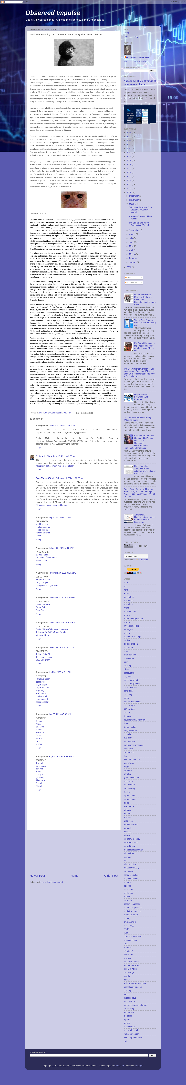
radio (126, 933)
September (134, 230)
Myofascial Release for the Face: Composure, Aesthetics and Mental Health (144, 347)
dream (126, 723)
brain (126, 651)
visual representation (133, 1037)
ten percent (129, 1012)
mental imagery (131, 846)
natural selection (131, 875)
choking (127, 665)
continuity (128, 694)
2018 (129, 164)
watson (127, 1041)
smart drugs (129, 972)
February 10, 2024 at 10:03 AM (70, 478)
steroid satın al (42, 555)
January (133, 262)
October (133, 204)
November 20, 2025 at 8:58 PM (62, 573)
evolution (128, 738)
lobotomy (128, 835)
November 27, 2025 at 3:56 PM (62, 597)
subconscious (130, 998)
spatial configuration (133, 987)
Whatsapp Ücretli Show (46, 557)
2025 (129, 136)
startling (127, 990)
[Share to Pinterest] (92, 413)
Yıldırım (39, 769)
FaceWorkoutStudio (45, 478)
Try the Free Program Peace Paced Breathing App (145, 322)
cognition (128, 676)
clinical (127, 669)
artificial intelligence (133, 626)
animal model (130, 611)
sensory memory (131, 961)
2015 (129, 176)
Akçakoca (40, 780)
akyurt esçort (41, 685)
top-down (128, 1019)
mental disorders (131, 842)
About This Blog (131, 36)
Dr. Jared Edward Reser (137, 57)
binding (127, 640)
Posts (129, 278)
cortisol (127, 712)
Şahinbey (40, 777)
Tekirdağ (40, 732)
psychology (129, 925)
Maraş (39, 724)
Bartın (38, 735)
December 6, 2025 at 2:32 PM (62, 622)
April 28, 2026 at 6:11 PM (60, 672)
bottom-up (128, 647)
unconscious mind (132, 1030)
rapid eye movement (133, 936)
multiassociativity (131, 868)
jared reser (128, 821)
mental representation (133, 850)
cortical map (129, 709)
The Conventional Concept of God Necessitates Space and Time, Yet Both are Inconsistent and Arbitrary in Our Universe (139, 372)
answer (127, 615)
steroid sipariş (42, 560)
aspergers (128, 629)
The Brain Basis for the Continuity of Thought (139, 224)
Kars (38, 741)
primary (127, 918)
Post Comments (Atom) (52, 882)
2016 (129, 172)
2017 (129, 168)
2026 (129, 132)
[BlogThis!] (85, 413)
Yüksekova (41, 766)
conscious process (132, 683)
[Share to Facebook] (89, 413)
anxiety (127, 622)
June (131, 242)
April (131, 250)
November (134, 200)
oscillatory (128, 893)
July (131, 238)
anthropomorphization (133, 618)
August (132, 234)
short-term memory (132, 965)
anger (126, 608)
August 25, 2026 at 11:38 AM (61, 756)
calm (126, 662)
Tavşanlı (39, 763)
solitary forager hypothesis (135, 983)
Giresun (39, 721)
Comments (132, 282)
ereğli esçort (41, 693)
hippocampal (129, 795)
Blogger (139, 1065)
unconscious (129, 1027)
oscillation (128, 889)
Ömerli (39, 783)
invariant (127, 813)
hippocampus (130, 799)
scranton (127, 958)
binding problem (131, 644)
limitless (127, 831)
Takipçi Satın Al (43, 654)
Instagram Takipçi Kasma (47, 585)
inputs (126, 803)
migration (128, 857)
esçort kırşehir (42, 702)
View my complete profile (135, 61)
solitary (127, 980)
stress (126, 994)
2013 (129, 184)
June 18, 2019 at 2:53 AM (64, 456)
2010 (129, 267)
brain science (130, 655)
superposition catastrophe (135, 1005)
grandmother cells (132, 777)
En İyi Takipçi (42, 582)
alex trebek (129, 597)
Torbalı (39, 771)
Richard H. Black (44, 456)
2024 (129, 140)
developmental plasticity (134, 720)
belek (38, 535)
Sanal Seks (41, 607)
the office (128, 1016)
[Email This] (82, 413)
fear (125, 756)
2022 (129, 148)
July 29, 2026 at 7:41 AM (60, 714)
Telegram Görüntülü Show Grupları (51, 632)
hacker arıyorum (43, 527)
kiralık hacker (42, 524)
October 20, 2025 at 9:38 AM (61, 548)
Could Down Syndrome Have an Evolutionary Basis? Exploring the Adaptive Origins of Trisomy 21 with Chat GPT (139, 493)
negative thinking (131, 878)
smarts (127, 976)
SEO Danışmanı (43, 660)
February (133, 258)
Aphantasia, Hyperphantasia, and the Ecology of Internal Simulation (145, 518)
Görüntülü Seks (43, 604)
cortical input (129, 705)
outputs (127, 897)
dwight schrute (130, 730)
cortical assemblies (132, 702)
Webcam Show (43, 635)
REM (126, 943)
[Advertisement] (74, 852)
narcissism (128, 871)
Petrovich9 (119, 1065)
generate (128, 770)
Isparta (39, 729)
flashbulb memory (132, 759)
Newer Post (37, 875)
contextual (128, 691)
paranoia (128, 900)
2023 (129, 144)
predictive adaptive (132, 911)
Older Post (111, 875)
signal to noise (130, 969)
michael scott (130, 853)
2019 (129, 160)
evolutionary (129, 741)
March (132, 254)
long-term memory (132, 839)
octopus (127, 886)
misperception (130, 864)
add (125, 586)
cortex (126, 698)
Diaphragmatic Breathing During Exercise (142, 396)
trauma (127, 1023)
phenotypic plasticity (133, 907)
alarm (126, 593)
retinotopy (128, 951)
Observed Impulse (52, 12)
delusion (127, 716)
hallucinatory (129, 788)
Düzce (39, 744)
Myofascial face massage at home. (51, 505)
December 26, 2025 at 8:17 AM (62, 647)
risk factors (128, 954)
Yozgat (39, 738)
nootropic (128, 882)
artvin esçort (41, 696)
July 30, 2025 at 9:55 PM (60, 517)
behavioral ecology (132, 636)
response (128, 947)
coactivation (129, 673)
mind (126, 860)
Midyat (39, 786)
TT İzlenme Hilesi (44, 657)
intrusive (127, 810)
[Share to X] (87, 413)
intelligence (129, 806)
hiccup (127, 792)
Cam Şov (40, 610)
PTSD (126, 929)
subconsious (129, 1001)
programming (130, 922)
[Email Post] (77, 413)
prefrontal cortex (131, 915)
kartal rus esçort (43, 679)
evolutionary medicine (133, 745)
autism (127, 633)
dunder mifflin (130, 727)
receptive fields (130, 940)
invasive (127, 817)
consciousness (130, 687)
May (131, 246)
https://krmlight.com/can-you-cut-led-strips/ (55, 466)
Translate (144, 560)
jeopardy (128, 828)
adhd (126, 590)
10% (126, 582)
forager (127, 767)
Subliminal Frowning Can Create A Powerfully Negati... (140, 209)
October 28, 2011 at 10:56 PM (62, 425)
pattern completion (132, 904)
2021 (129, 152)
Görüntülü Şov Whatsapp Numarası (52, 629)
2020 (129, 156)
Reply (38, 448)
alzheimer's (129, 600)
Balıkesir (40, 727)
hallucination (129, 785)
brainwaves (129, 658)
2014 (129, 180)
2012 (129, 188)
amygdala (128, 604)
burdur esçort (42, 699)
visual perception (131, 1034)
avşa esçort (41, 690)
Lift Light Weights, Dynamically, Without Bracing (138, 418)
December (134, 196)
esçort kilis (40, 682)
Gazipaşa (40, 774)
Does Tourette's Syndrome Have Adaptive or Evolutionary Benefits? (145, 469)
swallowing (129, 1008)
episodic (127, 734)
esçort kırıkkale (42, 687)
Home (74, 875)
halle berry (128, 781)
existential (128, 748)
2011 (129, 192)
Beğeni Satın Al (43, 579)
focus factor (129, 763)
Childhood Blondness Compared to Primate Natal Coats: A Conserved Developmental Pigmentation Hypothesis (139, 441)
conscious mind (131, 680)
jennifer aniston (131, 824)
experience (129, 752)
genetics (127, 774)
